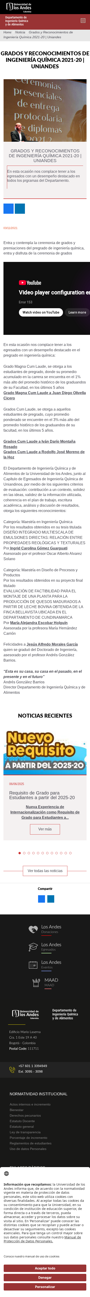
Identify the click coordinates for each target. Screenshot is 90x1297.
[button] (19, 853)
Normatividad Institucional (38, 1094)
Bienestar (17, 1110)
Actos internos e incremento (30, 1104)
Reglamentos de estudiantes (30, 1143)
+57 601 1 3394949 (32, 1066)
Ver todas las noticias (45, 871)
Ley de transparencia (25, 1132)
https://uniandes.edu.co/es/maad (45, 983)
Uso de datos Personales (28, 1148)
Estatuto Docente (22, 1121)
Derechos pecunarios (25, 1115)
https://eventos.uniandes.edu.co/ (45, 965)
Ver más (45, 829)
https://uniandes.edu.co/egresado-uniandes (45, 948)
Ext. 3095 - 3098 (30, 1071)
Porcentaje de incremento (28, 1137)
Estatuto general (22, 1126)
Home (7, 32)
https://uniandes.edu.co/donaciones (45, 930)
